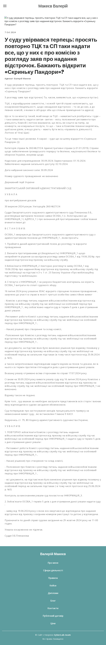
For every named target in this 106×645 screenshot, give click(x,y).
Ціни (53, 623)
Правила (53, 577)
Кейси (53, 585)
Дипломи (53, 593)
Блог (53, 600)
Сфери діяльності (53, 570)
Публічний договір (53, 615)
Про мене (53, 562)
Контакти (53, 608)
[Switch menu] (5, 6)
